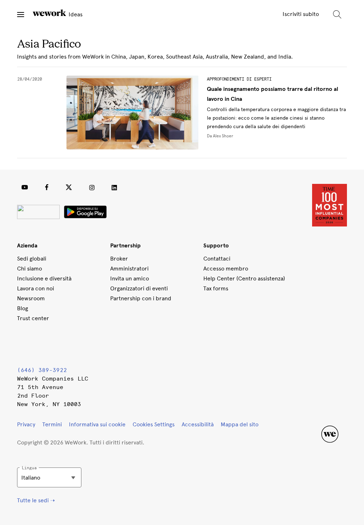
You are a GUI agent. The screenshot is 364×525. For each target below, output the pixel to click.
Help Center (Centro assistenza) (244, 278)
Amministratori (129, 268)
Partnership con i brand (140, 298)
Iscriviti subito (301, 14)
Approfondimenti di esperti (239, 79)
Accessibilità (198, 424)
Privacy (26, 424)
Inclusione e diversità (44, 278)
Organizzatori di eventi (139, 288)
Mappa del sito (239, 424)
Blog (22, 308)
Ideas (74, 14)
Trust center (33, 318)
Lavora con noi (35, 288)
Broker (119, 258)
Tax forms (215, 288)
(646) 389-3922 (42, 370)
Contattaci (216, 258)
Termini (52, 424)
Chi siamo (29, 268)
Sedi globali (31, 258)
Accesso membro (225, 268)
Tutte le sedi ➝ (36, 500)
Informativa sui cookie (97, 424)
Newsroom (31, 298)
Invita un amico (129, 278)
